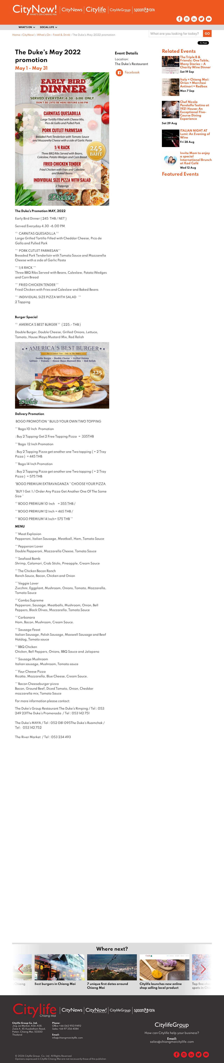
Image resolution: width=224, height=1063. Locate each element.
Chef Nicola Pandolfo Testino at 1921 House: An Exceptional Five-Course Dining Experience (194, 110)
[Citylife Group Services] (120, 10)
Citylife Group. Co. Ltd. (37, 1055)
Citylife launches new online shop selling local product (164, 972)
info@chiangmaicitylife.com (67, 1037)
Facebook (132, 72)
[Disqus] (87, 796)
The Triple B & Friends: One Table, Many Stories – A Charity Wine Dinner (195, 62)
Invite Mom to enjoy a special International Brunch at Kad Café (196, 158)
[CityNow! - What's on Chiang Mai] (34, 10)
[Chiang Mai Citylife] (96, 10)
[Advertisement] (187, 303)
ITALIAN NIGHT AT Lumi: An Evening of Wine (195, 133)
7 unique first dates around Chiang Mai (112, 972)
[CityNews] (72, 10)
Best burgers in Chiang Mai (59, 972)
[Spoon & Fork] (144, 10)
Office (66, 1025)
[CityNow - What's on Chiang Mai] (96, 1010)
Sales (65, 1028)
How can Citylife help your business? (172, 1033)
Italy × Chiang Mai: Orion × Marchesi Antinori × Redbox (194, 82)
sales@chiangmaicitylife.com (172, 1040)
